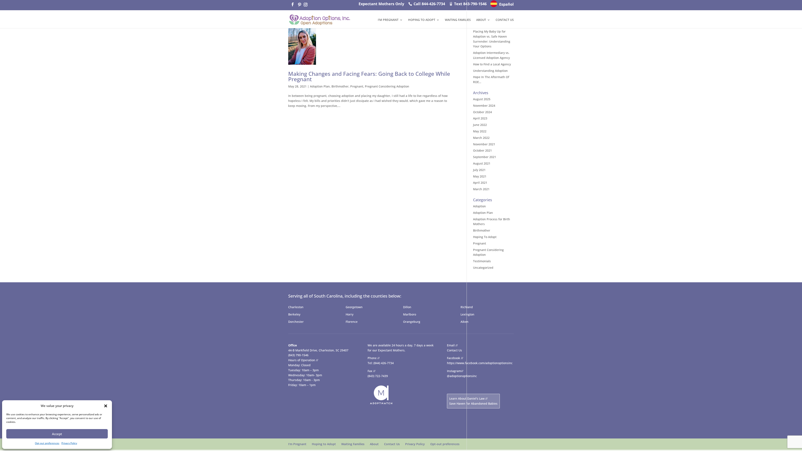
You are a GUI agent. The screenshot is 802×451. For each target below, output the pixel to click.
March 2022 (481, 138)
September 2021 (484, 157)
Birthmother (340, 86)
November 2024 (484, 106)
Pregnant (356, 86)
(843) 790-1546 (298, 355)
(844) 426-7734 (383, 363)
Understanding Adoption (490, 71)
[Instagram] (305, 4)
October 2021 (482, 150)
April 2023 (480, 118)
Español (506, 4)
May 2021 (479, 176)
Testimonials (482, 261)
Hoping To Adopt (484, 237)
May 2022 (479, 131)
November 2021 (484, 144)
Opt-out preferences (47, 443)
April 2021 (480, 183)
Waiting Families (458, 20)
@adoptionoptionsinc (462, 376)
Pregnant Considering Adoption (387, 86)
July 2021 (479, 170)
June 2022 (480, 125)
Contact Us (505, 20)
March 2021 (481, 189)
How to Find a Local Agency (492, 64)
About (481, 20)
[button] (106, 406)
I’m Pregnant (388, 20)
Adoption (479, 206)
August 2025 (481, 99)
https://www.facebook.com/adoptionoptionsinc (480, 363)
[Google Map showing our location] (319, 409)
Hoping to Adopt (421, 20)
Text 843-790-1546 (470, 3)
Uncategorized (483, 268)
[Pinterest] (299, 4)
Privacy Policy (69, 443)
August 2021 (481, 163)
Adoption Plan (320, 86)
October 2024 (482, 112)
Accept (57, 434)
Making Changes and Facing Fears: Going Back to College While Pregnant (369, 76)
